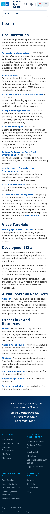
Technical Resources (11, 498)
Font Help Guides (10, 484)
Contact (30, 480)
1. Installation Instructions (16, 52)
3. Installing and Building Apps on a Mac (22, 94)
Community (32, 487)
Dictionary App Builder (14, 371)
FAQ (29, 491)
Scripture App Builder (13, 386)
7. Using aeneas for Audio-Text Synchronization (18, 169)
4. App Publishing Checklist (16, 110)
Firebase (6, 358)
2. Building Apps (10, 75)
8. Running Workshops (13, 184)
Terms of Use (7, 512)
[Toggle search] (26, 4)
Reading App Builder (17, 4)
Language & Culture (11, 443)
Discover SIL (7, 439)
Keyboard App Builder (13, 378)
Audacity (6, 298)
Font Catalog (8, 480)
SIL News (6, 458)
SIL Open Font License (12, 487)
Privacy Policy (23, 512)
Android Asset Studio (13, 344)
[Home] (7, 4)
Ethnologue (32, 456)
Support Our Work (35, 466)
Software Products (35, 441)
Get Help (31, 484)
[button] (40, 4)
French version (32, 215)
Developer (24, 412)
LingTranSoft (33, 452)
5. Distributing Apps (12, 126)
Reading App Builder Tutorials (17, 229)
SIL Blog (6, 454)
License (34, 407)
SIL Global (21, 508)
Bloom (5, 328)
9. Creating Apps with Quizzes (17, 194)
